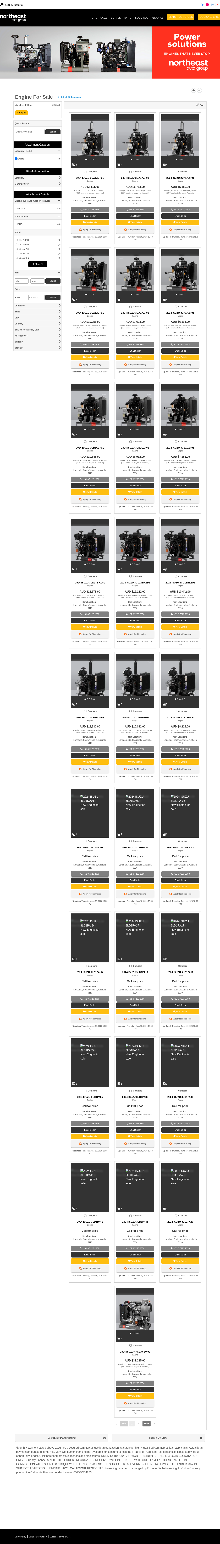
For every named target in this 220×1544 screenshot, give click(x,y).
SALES (104, 17)
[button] (199, 105)
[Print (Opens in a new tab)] (193, 90)
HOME (94, 17)
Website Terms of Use (60, 1536)
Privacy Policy (19, 1536)
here (49, 1455)
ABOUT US (158, 17)
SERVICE (116, 17)
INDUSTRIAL (141, 17)
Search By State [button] (158, 1437)
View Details (91, 222)
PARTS (127, 17)
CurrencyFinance (35, 1460)
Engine (22, 113)
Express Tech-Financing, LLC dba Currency (174, 1468)
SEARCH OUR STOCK (181, 16)
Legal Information (38, 1536)
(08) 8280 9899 (14, 4)
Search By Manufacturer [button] (62, 1437)
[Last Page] (154, 1423)
